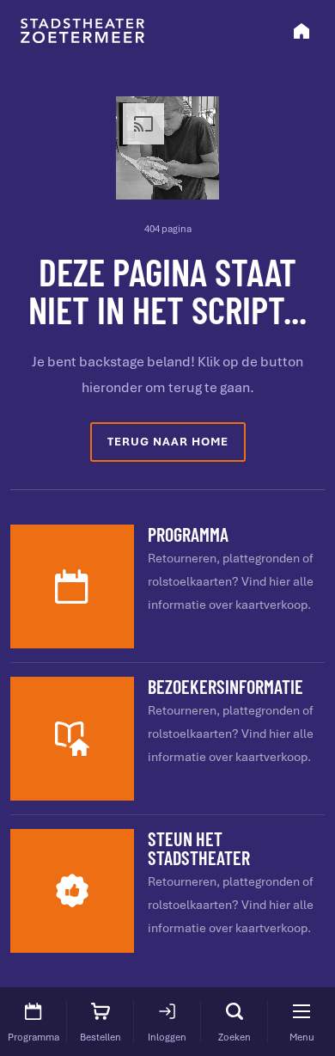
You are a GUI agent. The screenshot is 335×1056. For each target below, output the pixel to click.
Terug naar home (167, 441)
